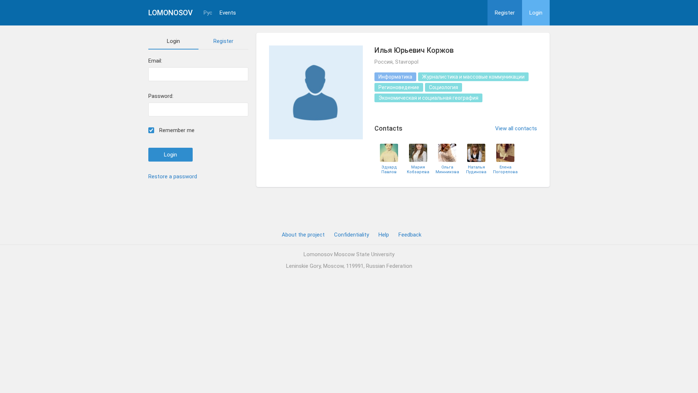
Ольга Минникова (447, 169)
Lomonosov (170, 12)
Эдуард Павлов (389, 169)
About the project (303, 234)
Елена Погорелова (505, 169)
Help (383, 234)
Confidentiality (351, 234)
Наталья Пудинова (476, 169)
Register (505, 12)
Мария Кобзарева (418, 169)
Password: (160, 96)
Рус (208, 13)
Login (535, 12)
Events (228, 13)
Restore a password (172, 176)
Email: (155, 61)
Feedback (409, 234)
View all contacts (516, 128)
